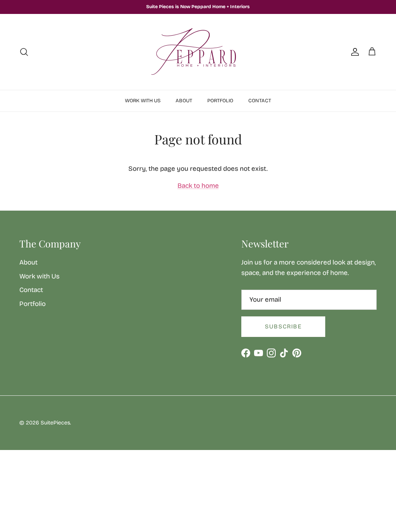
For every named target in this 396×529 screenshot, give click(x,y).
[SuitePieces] (198, 52)
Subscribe (283, 326)
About (184, 101)
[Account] (353, 52)
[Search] (24, 52)
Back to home (198, 186)
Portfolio (220, 101)
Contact (259, 101)
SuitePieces (55, 422)
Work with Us (142, 101)
